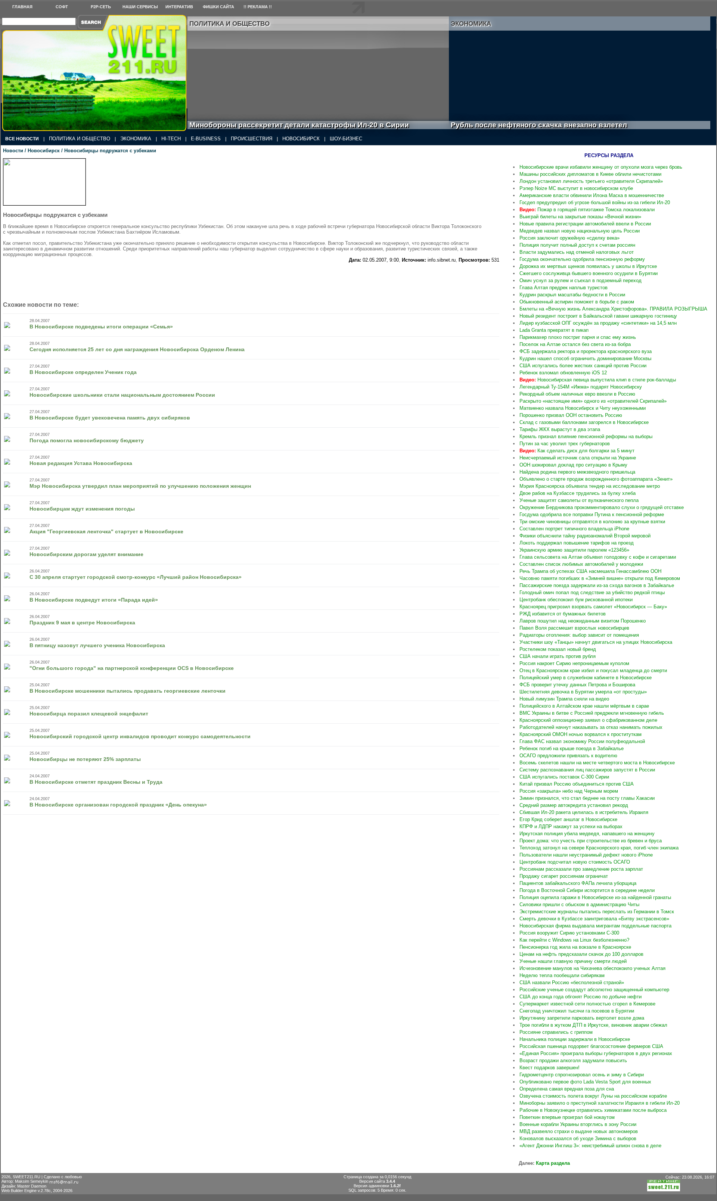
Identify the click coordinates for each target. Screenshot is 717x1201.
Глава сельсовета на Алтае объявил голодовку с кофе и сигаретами (597, 557)
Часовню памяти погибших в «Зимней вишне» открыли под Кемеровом (599, 578)
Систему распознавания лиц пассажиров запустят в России (587, 770)
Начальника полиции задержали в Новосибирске (574, 1039)
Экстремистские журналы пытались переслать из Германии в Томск (596, 911)
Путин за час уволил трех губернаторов (564, 443)
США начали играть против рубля (557, 656)
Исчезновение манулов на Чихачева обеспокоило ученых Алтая (592, 968)
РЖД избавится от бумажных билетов (562, 614)
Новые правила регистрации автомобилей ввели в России (585, 224)
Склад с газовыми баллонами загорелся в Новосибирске (584, 422)
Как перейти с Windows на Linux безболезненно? (574, 940)
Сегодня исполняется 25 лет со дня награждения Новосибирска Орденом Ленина (137, 349)
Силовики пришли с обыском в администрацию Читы (579, 904)
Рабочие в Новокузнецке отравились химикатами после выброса (593, 1110)
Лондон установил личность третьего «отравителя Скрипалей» (591, 181)
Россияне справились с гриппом (556, 1032)
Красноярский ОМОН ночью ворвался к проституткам (580, 734)
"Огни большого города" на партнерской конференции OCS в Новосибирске (132, 668)
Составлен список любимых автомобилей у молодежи (581, 564)
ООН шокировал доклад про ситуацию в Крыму (573, 465)
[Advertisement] (275, 279)
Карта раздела (553, 1163)
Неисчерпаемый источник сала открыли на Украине (577, 458)
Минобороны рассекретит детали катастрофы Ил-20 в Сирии (299, 125)
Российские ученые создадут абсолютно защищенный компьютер (594, 989)
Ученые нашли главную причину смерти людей (573, 961)
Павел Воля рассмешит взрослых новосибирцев (574, 628)
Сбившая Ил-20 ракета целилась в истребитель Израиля (583, 812)
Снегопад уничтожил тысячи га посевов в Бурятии (576, 1011)
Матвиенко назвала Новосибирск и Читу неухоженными (582, 408)
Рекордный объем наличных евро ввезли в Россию (577, 394)
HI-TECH (171, 138)
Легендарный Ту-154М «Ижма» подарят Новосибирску (580, 387)
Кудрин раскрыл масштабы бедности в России (572, 294)
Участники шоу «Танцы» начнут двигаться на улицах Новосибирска (595, 642)
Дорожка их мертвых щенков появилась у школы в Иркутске (588, 266)
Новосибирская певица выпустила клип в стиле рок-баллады (597, 380)
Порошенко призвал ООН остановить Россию (570, 415)
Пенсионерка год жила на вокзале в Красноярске (575, 947)
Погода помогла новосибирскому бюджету (87, 440)
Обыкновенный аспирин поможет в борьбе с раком (576, 302)
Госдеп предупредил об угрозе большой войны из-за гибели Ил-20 (594, 202)
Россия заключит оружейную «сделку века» (569, 238)
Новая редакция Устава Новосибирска (81, 463)
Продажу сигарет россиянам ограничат (563, 876)
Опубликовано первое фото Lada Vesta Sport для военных (585, 1082)
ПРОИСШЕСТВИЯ (251, 138)
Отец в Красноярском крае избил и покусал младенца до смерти (593, 670)
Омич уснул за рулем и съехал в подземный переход (580, 280)
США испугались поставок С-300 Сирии (564, 777)
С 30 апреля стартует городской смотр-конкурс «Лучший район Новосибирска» (136, 577)
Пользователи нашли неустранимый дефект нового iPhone (586, 855)
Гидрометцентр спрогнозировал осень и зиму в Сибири (581, 1074)
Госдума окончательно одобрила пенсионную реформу (582, 259)
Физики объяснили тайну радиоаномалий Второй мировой (585, 536)
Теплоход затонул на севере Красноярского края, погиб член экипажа (599, 848)
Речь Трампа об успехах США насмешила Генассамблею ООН (590, 571)
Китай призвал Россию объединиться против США (576, 784)
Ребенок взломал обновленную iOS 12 (563, 372)
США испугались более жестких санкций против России (582, 365)
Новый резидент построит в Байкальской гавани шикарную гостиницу (598, 316)
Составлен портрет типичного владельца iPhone (574, 528)
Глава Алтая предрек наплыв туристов (563, 287)
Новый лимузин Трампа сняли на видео (564, 699)
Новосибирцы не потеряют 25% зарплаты (85, 759)
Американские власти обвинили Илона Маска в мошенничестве (591, 195)
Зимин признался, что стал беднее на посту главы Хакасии (587, 798)
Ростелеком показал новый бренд (557, 649)
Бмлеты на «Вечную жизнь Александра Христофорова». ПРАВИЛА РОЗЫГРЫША (613, 309)
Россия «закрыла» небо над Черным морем (568, 791)
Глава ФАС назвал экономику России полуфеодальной (582, 741)
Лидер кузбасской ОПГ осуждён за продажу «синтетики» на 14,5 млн (598, 323)
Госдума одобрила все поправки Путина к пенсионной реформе (591, 514)
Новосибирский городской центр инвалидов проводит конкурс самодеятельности (140, 736)
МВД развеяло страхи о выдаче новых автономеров (578, 1131)
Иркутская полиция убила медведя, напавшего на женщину (587, 833)
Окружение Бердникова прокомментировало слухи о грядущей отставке (601, 507)
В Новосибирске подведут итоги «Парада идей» (94, 600)
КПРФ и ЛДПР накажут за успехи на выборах (571, 826)
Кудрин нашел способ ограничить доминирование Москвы (585, 358)
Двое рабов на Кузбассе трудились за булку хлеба (577, 493)
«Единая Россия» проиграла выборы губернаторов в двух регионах (595, 1053)
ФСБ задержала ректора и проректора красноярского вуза (585, 351)
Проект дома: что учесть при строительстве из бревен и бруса (590, 840)
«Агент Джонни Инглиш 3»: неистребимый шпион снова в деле (590, 1145)
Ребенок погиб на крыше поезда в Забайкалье (571, 748)
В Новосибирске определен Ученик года (83, 372)
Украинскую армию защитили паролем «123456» (574, 550)
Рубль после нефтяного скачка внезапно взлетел (547, 125)
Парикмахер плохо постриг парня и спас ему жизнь (577, 337)
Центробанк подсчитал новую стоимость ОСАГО (574, 862)
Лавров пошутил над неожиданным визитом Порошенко (582, 621)
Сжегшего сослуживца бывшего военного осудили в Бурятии (588, 273)
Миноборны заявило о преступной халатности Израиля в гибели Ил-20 (599, 1103)
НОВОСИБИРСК (301, 138)
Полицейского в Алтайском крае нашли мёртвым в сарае (584, 706)
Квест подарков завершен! (549, 1067)
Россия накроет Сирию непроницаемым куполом (574, 663)
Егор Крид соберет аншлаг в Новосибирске (568, 819)
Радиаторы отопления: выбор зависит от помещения (579, 635)
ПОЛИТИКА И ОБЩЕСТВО (79, 138)
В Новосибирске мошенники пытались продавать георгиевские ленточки (128, 691)
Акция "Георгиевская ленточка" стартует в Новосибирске (106, 531)
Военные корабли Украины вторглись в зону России (577, 1124)
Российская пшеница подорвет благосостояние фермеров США (591, 1046)
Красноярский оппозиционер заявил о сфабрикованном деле (588, 720)
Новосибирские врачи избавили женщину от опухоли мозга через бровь (600, 167)
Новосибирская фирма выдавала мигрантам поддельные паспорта (595, 926)
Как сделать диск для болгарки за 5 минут (576, 450)
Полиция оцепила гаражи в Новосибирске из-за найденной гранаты (595, 897)
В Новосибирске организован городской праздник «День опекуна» (118, 805)
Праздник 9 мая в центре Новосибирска (82, 623)
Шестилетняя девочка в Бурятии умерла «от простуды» (583, 692)
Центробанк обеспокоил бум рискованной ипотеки (576, 599)
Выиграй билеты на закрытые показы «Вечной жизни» (580, 216)
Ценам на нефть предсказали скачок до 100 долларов (581, 954)
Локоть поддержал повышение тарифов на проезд (576, 543)
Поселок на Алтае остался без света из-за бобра (575, 344)
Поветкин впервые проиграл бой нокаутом (567, 1117)
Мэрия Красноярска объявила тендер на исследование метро (589, 486)
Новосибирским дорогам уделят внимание (86, 554)
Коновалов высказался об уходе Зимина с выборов (577, 1138)
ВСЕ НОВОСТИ (22, 138)
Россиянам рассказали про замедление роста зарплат (581, 869)
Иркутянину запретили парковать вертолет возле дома (581, 1018)
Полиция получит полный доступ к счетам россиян (577, 245)
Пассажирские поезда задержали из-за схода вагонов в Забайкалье (596, 585)
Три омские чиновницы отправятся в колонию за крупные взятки (592, 521)
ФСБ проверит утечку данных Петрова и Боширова (577, 684)
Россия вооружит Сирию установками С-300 (569, 933)
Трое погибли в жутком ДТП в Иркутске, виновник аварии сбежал (593, 1025)
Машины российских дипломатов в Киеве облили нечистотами (590, 174)
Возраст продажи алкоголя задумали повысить (573, 1060)
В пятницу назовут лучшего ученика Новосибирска (97, 645)
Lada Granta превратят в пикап (554, 330)
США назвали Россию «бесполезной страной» (571, 982)
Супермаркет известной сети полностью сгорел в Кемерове (587, 1004)
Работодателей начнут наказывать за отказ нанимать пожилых (590, 727)
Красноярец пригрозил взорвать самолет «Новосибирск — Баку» (593, 606)
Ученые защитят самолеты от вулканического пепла (579, 500)
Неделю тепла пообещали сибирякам (562, 975)
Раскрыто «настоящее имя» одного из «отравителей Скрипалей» (593, 401)
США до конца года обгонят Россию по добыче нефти (580, 996)
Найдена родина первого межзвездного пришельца (577, 472)
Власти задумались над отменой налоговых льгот (576, 252)
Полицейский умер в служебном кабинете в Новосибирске (585, 677)
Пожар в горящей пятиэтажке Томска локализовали (587, 209)
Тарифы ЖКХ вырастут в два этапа (559, 429)
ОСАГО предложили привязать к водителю (568, 755)
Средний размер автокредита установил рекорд (573, 805)
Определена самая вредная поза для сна (566, 1089)
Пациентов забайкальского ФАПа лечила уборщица (577, 883)
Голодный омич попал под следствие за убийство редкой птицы (592, 592)
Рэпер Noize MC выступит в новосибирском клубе (576, 188)
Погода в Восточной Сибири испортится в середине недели (587, 890)
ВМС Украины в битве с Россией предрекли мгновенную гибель (591, 713)
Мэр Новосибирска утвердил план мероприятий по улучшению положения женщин (140, 486)
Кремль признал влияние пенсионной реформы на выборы (585, 436)
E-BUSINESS (206, 138)
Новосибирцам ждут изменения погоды (82, 509)
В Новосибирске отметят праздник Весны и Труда (96, 782)
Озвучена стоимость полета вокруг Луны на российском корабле (593, 1096)
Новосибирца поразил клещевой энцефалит (89, 714)
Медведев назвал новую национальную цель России (579, 231)
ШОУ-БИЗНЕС (346, 138)
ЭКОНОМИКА (135, 138)
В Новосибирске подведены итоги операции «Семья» (101, 327)
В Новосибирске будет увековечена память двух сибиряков (110, 418)
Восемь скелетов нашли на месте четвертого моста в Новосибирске (597, 762)
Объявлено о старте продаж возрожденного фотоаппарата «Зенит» (596, 479)
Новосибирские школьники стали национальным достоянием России (122, 395)
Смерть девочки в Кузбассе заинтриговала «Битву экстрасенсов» (594, 918)
